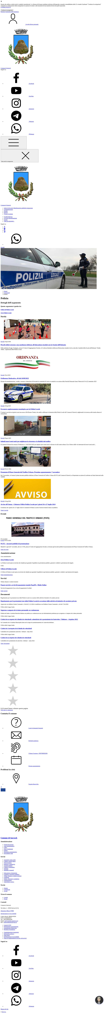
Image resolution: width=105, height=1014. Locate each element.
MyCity (4, 1012)
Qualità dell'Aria (8, 216)
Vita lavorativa (7, 863)
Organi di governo (8, 844)
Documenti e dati (8, 853)
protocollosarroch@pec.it (10, 922)
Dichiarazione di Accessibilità (8, 913)
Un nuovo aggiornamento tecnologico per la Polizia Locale (20, 409)
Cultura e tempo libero (10, 861)
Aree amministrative (9, 846)
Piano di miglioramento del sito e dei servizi (15, 938)
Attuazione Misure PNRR (7, 911)
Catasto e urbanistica (9, 867)
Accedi (2, 247)
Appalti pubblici (8, 865)
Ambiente (6, 877)
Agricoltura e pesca (9, 882)
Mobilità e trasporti (9, 870)
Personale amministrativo (10, 852)
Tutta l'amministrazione (7, 575)
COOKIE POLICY (6, 7)
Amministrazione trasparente (11, 932)
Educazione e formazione (10, 873)
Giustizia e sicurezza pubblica (11, 874)
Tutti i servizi (4, 591)
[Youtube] (4, 228)
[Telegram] (4, 232)
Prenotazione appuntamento (11, 926)
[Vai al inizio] (1, 787)
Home (5, 291)
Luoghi (6, 897)
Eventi (2, 540)
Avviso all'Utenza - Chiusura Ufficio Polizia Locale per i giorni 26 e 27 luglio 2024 (28, 504)
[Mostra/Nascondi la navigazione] (14, 142)
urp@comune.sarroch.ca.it (11, 921)
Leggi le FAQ (7, 925)
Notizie (6, 888)
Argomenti (7, 292)
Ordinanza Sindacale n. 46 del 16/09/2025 (15, 378)
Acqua (5, 219)
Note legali (7, 935)
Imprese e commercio (9, 864)
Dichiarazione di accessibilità (11, 936)
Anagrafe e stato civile (10, 860)
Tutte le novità (4, 510)
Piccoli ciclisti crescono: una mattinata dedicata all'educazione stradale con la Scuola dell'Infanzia (33, 345)
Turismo (6, 868)
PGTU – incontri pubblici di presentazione (15, 544)
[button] (18, 208)
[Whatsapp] (16, 244)
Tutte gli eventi (4, 549)
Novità (2, 341)
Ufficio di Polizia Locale (7, 309)
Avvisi (5, 891)
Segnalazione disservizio (10, 928)
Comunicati (7, 889)
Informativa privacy (9, 934)
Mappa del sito (4, 1009)
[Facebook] (4, 227)
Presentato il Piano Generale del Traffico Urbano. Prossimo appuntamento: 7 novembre (30, 472)
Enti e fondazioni (8, 849)
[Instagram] (4, 230)
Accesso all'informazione (10, 218)
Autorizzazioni (8, 880)
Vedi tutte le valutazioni (7, 710)
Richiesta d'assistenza (9, 929)
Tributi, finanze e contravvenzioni (12, 876)
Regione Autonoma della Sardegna (10, 11)
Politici (6, 850)
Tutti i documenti (5, 643)
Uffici (5, 847)
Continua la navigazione (7, 10)
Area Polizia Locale (6, 313)
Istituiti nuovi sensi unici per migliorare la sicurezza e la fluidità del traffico (26, 441)
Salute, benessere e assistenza (11, 879)
